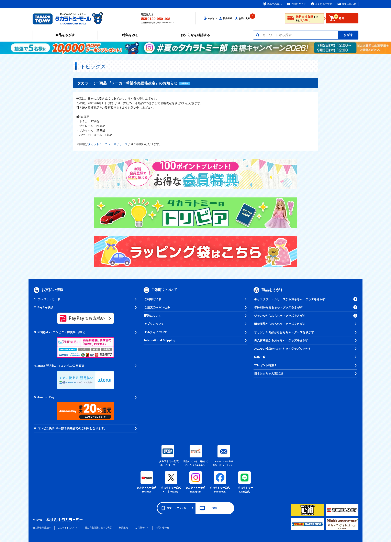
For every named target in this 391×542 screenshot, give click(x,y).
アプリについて (154, 323)
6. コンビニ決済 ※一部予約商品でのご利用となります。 (70, 428)
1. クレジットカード (47, 299)
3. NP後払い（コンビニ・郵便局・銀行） (60, 332)
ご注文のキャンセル (157, 307)
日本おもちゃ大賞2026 (268, 373)
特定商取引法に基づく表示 (98, 527)
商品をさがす (65, 35)
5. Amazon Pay (44, 397)
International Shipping (159, 340)
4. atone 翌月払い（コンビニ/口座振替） (60, 365)
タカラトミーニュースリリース (108, 144)
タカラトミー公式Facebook (220, 489)
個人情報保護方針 (42, 527)
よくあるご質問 (323, 4)
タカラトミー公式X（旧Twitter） (171, 489)
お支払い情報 (53, 290)
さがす (348, 35)
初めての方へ (274, 4)
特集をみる (130, 35)
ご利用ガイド (298, 4)
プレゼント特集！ (265, 365)
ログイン (212, 18)
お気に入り (244, 18)
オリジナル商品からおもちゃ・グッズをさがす (284, 332)
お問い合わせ (349, 4)
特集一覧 (260, 357)
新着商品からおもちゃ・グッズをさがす (279, 323)
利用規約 (123, 527)
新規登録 (227, 18)
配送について (152, 315)
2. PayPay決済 (43, 307)
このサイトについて (68, 527)
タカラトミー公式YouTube (146, 489)
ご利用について (164, 290)
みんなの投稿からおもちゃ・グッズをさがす (282, 348)
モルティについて (155, 332)
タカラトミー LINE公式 (245, 489)
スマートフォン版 (176, 508)
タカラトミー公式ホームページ (168, 463)
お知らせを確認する (195, 35)
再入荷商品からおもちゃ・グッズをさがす (281, 340)
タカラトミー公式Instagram (195, 489)
